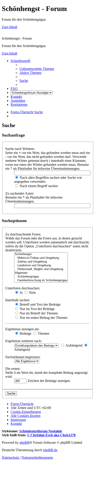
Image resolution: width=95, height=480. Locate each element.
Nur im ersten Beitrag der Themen (43, 317)
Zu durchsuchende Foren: (23, 234)
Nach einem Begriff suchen (38, 186)
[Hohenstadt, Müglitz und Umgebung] (41, 269)
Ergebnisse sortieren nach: (23, 341)
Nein (32, 292)
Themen (43, 333)
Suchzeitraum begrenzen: (22, 357)
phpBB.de (50, 450)
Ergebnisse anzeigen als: (22, 329)
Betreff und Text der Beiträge (40, 304)
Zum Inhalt (9, 27)
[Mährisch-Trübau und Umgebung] (41, 258)
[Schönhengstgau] (41, 277)
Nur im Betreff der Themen (38, 313)
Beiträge (25, 333)
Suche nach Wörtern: (20, 149)
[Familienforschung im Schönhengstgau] (41, 280)
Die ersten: (12, 368)
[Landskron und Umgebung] (41, 265)
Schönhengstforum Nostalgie (40, 431)
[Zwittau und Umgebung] (41, 262)
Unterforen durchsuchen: (22, 288)
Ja (21, 292)
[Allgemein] (41, 273)
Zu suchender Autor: (19, 193)
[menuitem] (36, 69)
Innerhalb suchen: (17, 300)
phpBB (24, 442)
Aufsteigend (73, 345)
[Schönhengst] (41, 254)
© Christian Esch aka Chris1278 (51, 435)
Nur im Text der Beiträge (37, 309)
